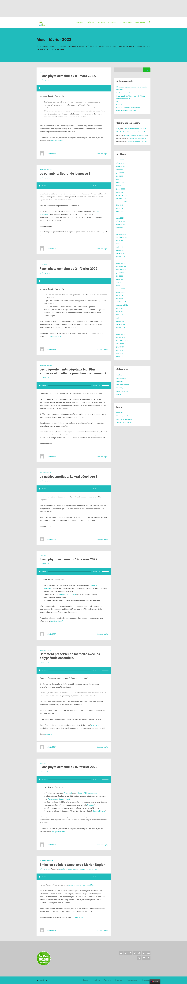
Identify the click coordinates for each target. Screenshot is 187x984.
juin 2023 (119, 241)
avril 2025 (119, 179)
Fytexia (79, 793)
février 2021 (120, 324)
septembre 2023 (122, 237)
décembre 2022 (121, 260)
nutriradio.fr (79, 917)
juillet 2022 (120, 273)
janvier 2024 (120, 224)
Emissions (79, 22)
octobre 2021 (121, 302)
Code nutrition (140, 22)
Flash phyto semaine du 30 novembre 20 (138, 129)
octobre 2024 (121, 199)
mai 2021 (119, 315)
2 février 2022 (45, 869)
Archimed (68, 793)
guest (74, 869)
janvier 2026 (120, 166)
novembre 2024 (121, 195)
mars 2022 (120, 286)
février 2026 (120, 163)
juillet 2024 (120, 205)
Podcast (50, 170)
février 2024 (120, 221)
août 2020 (120, 344)
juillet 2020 (120, 347)
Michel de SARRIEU (123, 132)
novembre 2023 (121, 231)
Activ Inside (96, 725)
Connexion (119, 413)
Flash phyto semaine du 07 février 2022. (69, 767)
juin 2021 (119, 311)
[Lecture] (40, 88)
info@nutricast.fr (56, 140)
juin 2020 (119, 350)
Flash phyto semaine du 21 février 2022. (69, 268)
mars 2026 (120, 160)
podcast (94, 869)
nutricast (80, 869)
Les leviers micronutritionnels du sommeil (130, 93)
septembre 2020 (122, 340)
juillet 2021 (120, 308)
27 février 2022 (45, 80)
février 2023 (120, 253)
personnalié (87, 869)
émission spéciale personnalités (81, 885)
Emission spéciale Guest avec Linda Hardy (142, 138)
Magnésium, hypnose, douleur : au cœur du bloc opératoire (132, 88)
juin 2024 (119, 208)
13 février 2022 (45, 564)
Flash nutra (101, 22)
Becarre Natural (99, 811)
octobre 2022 (121, 266)
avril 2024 (119, 215)
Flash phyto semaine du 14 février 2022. (69, 559)
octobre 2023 (121, 234)
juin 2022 (119, 276)
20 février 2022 (45, 273)
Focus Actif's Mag (45, 473)
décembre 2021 (121, 295)
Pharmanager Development (59, 799)
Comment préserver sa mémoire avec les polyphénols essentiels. (70, 656)
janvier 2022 (120, 292)
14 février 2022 (45, 481)
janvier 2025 (120, 189)
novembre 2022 (121, 263)
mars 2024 (120, 218)
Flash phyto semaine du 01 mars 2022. (68, 76)
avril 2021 (119, 318)
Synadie (90, 805)
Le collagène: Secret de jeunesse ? (65, 173)
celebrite (62, 869)
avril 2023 (119, 247)
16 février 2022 (45, 378)
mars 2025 (120, 182)
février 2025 (120, 186)
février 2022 (120, 289)
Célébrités (90, 22)
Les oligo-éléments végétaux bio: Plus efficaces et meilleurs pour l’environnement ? (73, 371)
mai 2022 (119, 279)
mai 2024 (119, 211)
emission (69, 869)
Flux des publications (123, 416)
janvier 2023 (120, 257)
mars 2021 (120, 321)
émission (48, 734)
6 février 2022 (45, 771)
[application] (74, 88)
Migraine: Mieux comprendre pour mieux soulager (129, 103)
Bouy (118, 129)
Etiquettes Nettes (122, 385)
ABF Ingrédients (90, 793)
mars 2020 (120, 357)
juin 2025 (119, 176)
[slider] (105, 88)
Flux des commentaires (124, 419)
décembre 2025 (121, 170)
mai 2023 (119, 244)
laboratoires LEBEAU (67, 594)
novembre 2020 (121, 334)
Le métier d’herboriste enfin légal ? (146, 132)
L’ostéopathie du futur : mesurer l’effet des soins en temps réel (130, 97)
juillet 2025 (120, 173)
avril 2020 (119, 353)
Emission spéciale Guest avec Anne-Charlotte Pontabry (143, 135)
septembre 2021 (122, 305)
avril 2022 (119, 282)
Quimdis (93, 585)
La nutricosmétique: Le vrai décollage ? (68, 476)
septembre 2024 (122, 202)
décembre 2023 (121, 228)
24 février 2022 (45, 178)
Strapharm (48, 588)
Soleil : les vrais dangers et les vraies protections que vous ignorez (128, 109)
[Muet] (99, 88)
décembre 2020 (121, 331)
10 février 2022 (45, 662)
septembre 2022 (122, 270)
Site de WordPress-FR (124, 422)
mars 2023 (120, 250)
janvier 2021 (120, 328)
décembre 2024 (121, 192)
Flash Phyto (44, 72)
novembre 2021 (121, 299)
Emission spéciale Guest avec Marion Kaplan (72, 864)
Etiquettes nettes (126, 22)
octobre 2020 (121, 337)
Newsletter (112, 22)
